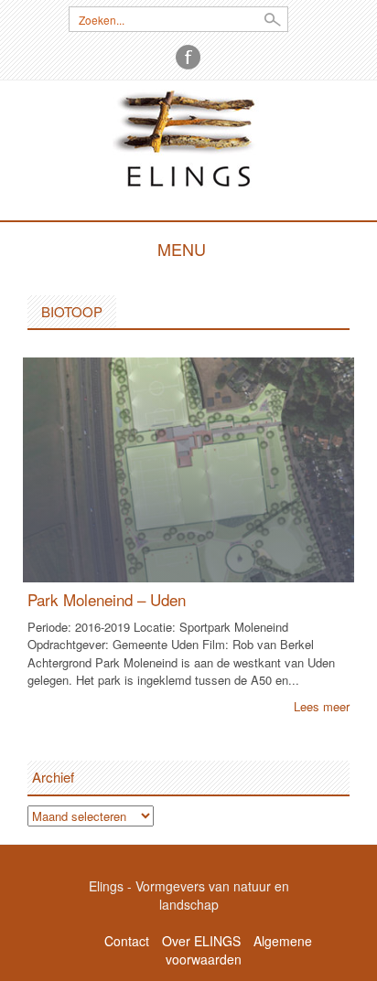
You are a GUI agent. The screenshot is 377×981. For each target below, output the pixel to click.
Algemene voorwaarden (239, 950)
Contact (126, 941)
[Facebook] (188, 57)
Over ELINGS (201, 941)
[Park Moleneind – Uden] (188, 468)
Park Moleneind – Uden (106, 599)
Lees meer (322, 706)
